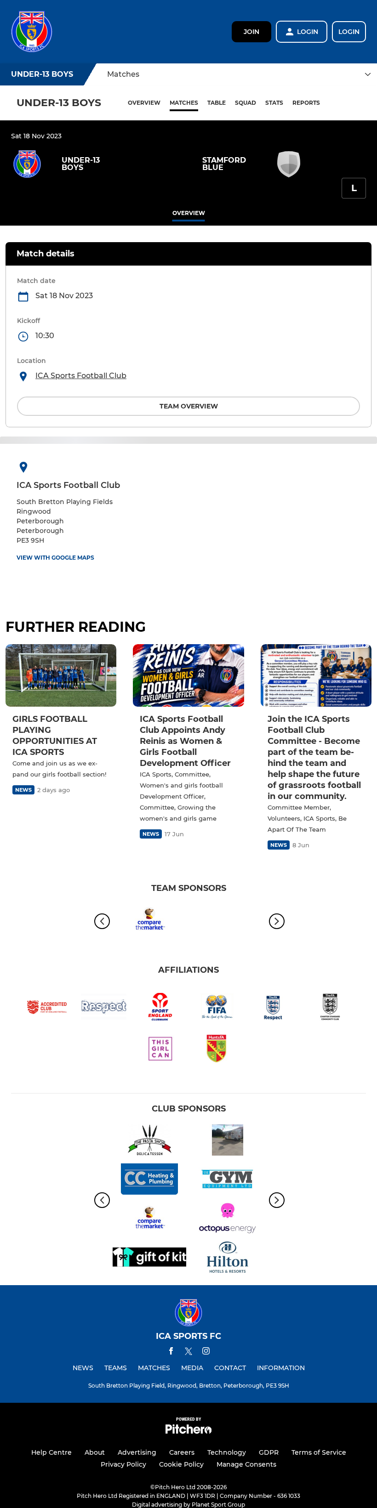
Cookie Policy (181, 1464)
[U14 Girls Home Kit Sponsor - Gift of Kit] (149, 1259)
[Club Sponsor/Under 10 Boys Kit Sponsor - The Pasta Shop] (149, 1141)
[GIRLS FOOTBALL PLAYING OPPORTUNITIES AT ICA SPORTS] (61, 675)
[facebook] (171, 1352)
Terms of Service (318, 1452)
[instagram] (206, 1352)
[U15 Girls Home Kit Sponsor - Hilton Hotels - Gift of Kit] (227, 1259)
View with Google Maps (55, 557)
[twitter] (188, 1352)
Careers (181, 1452)
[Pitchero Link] (188, 1431)
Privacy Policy (123, 1464)
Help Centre (51, 1452)
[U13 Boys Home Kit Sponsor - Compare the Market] (149, 921)
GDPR (269, 1452)
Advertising (137, 1452)
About (95, 1452)
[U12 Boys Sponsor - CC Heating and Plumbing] (149, 1180)
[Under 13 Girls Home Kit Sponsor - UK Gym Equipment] (227, 1180)
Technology (226, 1452)
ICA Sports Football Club (80, 375)
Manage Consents (246, 1464)
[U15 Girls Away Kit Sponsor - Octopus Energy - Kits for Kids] (227, 1219)
